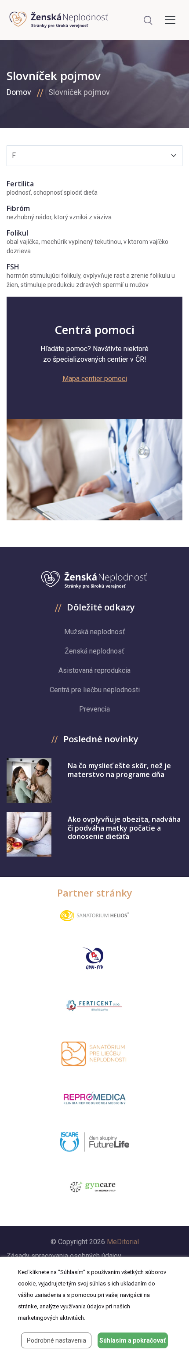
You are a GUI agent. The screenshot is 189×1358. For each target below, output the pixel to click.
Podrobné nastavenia (56, 1340)
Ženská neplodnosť (94, 651)
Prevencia (94, 709)
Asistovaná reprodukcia (94, 670)
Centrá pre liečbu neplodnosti (95, 690)
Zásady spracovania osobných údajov (64, 1256)
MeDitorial (123, 1242)
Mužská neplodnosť (94, 632)
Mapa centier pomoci (94, 378)
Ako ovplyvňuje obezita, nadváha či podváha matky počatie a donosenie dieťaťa (124, 827)
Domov (19, 92)
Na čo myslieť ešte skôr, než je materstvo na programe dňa (119, 770)
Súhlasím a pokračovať (132, 1340)
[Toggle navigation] (170, 20)
